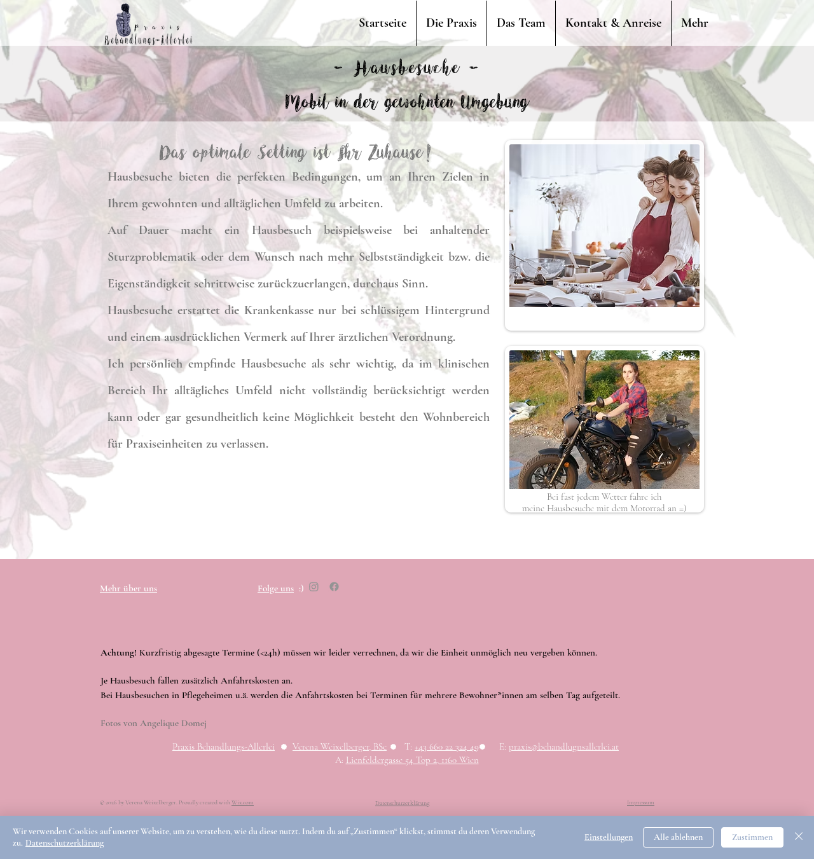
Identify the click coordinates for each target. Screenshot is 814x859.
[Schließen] (798, 837)
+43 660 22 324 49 (447, 746)
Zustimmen (752, 837)
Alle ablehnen (678, 837)
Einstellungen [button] (608, 837)
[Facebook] (334, 587)
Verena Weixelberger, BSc (340, 746)
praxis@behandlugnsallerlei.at (564, 746)
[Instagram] (314, 587)
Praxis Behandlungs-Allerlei (223, 746)
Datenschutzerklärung (64, 842)
